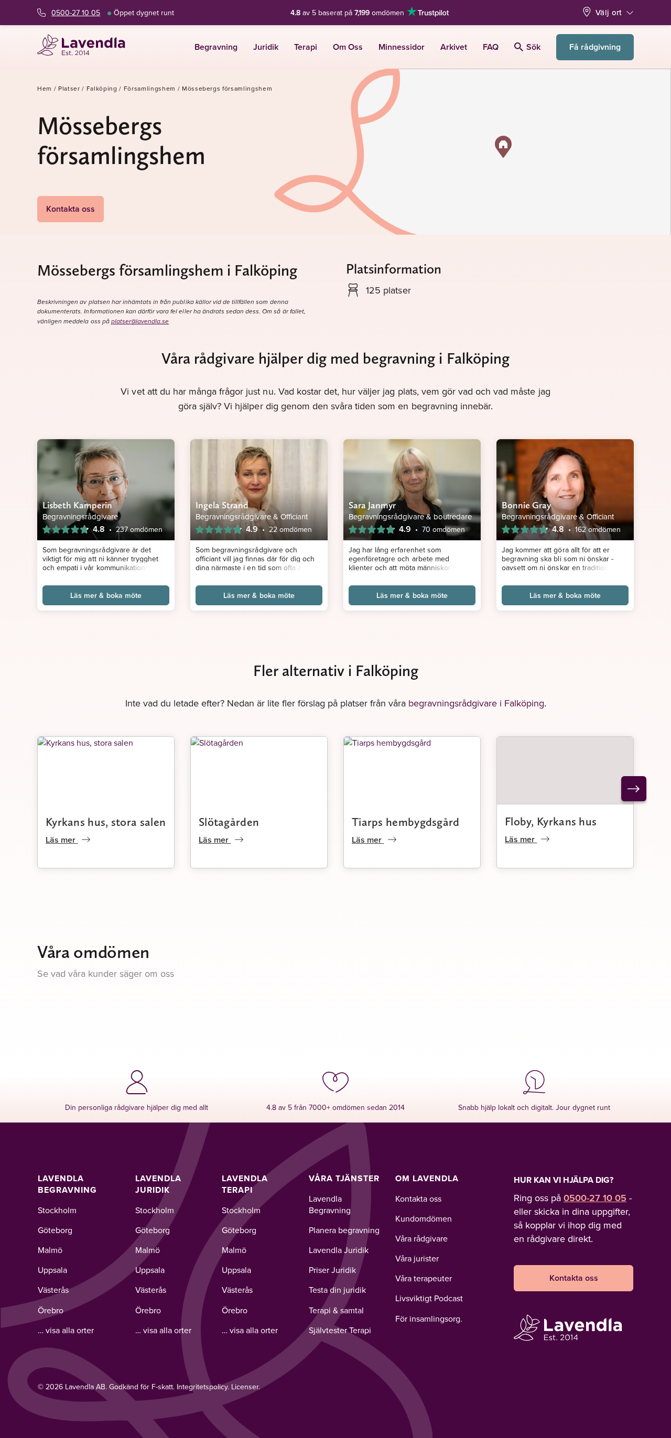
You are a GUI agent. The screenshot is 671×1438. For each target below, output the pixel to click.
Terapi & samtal (336, 1310)
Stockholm (57, 1210)
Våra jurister (417, 1258)
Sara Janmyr (372, 504)
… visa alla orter (66, 1330)
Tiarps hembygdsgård (406, 822)
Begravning (215, 47)
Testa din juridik (337, 1289)
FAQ (491, 47)
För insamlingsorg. (428, 1318)
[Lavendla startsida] (85, 47)
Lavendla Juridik (158, 1184)
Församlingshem (150, 88)
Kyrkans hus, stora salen (106, 822)
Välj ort (609, 12)
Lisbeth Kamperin (77, 504)
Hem (44, 88)
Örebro (50, 1310)
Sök (533, 47)
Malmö (50, 1250)
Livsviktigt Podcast (429, 1298)
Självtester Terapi (340, 1330)
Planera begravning (344, 1230)
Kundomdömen (423, 1218)
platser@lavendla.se (140, 321)
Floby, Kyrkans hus (551, 821)
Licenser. (245, 1386)
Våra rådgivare (421, 1238)
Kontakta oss (70, 209)
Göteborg (55, 1230)
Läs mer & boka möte (106, 595)
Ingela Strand (222, 504)
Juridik (265, 47)
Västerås (53, 1289)
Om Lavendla (427, 1178)
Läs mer (62, 840)
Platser (69, 88)
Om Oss (348, 47)
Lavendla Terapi (245, 1184)
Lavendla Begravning (67, 1184)
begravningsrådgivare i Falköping (476, 703)
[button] (503, 147)
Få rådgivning (595, 47)
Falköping (101, 88)
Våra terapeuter (423, 1278)
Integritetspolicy (202, 1386)
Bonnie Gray (526, 504)
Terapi (305, 47)
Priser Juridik (332, 1270)
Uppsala (52, 1270)
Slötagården (229, 822)
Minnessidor (401, 47)
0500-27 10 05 (75, 12)
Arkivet (453, 47)
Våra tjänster (344, 1178)
